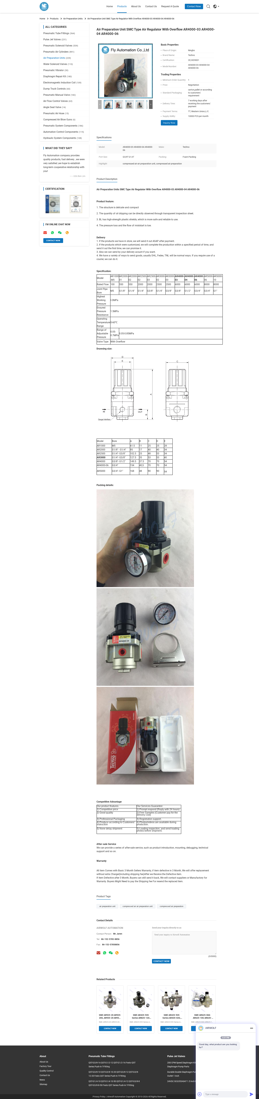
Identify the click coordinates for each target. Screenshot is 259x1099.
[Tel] (67, 232)
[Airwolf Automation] (56, 6)
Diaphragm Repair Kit (57, 76)
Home (109, 6)
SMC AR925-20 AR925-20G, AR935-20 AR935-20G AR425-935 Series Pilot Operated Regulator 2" (110, 1017)
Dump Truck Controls (56, 88)
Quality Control (47, 1071)
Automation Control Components (63, 131)
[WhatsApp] (52, 232)
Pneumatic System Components (63, 125)
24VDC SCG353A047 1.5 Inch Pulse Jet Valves (188, 1081)
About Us (136, 6)
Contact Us (151, 6)
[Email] (45, 232)
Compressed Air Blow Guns (59, 119)
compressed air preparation (171, 906)
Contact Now (194, 6)
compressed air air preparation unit (138, 906)
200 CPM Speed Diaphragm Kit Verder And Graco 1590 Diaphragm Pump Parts (192, 1064)
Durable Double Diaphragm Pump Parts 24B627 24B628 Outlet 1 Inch (193, 1074)
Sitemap (43, 1084)
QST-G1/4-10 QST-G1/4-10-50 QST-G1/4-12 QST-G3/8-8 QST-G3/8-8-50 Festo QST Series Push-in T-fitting (114, 1083)
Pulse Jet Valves (55, 39)
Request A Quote (170, 6)
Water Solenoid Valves (58, 64)
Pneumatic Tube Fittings (59, 33)
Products (122, 6)
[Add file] (200, 1094)
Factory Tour (45, 1066)
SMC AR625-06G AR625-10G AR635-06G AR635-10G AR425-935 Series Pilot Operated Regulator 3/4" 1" (202, 1017)
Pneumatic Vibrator (55, 70)
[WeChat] (111, 953)
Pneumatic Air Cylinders (58, 51)
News (42, 1080)
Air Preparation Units (73, 18)
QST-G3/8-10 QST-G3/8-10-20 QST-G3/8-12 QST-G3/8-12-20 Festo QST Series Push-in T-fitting (113, 1074)
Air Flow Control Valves (57, 101)
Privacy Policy (99, 1096)
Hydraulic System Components (62, 138)
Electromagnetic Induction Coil (62, 82)
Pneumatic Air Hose (56, 113)
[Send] (251, 1094)
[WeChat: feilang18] (60, 232)
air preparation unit (107, 906)
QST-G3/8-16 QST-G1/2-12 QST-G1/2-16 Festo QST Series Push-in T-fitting (112, 1064)
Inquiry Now (169, 123)
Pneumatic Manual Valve (59, 94)
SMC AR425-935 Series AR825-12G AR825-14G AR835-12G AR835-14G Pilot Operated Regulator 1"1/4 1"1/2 (141, 1017)
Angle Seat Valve (54, 107)
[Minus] (251, 1028)
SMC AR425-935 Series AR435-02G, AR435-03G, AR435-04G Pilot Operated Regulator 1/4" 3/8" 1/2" (172, 1017)
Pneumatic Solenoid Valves (60, 45)
